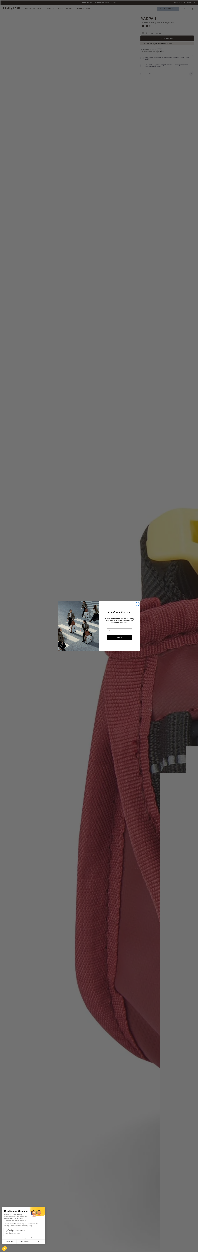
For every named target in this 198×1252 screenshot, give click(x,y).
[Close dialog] (137, 604)
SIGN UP (120, 637)
